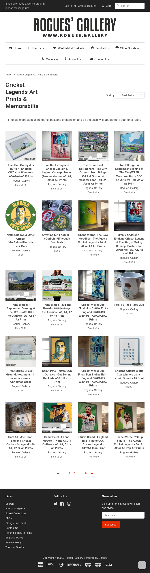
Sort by (110, 95)
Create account (87, 5)
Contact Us (11, 528)
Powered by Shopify (95, 557)
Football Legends (15, 508)
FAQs (8, 518)
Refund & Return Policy (18, 532)
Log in (68, 5)
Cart (108, 5)
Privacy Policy (13, 542)
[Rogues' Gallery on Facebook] (62, 504)
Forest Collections (15, 513)
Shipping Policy (14, 537)
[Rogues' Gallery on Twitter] (56, 504)
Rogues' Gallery (74, 557)
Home (8, 74)
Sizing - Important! (16, 523)
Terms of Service (15, 547)
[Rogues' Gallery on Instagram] (69, 504)
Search (9, 503)
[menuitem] (16, 48)
